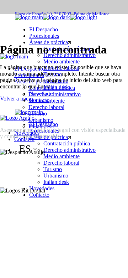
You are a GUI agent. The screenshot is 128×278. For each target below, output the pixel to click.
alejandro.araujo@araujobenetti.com (40, 167)
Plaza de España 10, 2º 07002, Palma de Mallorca (62, 13)
